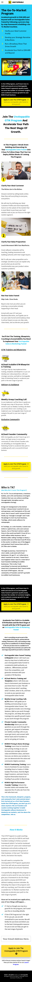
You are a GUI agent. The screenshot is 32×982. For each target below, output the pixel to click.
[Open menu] (2, 2)
